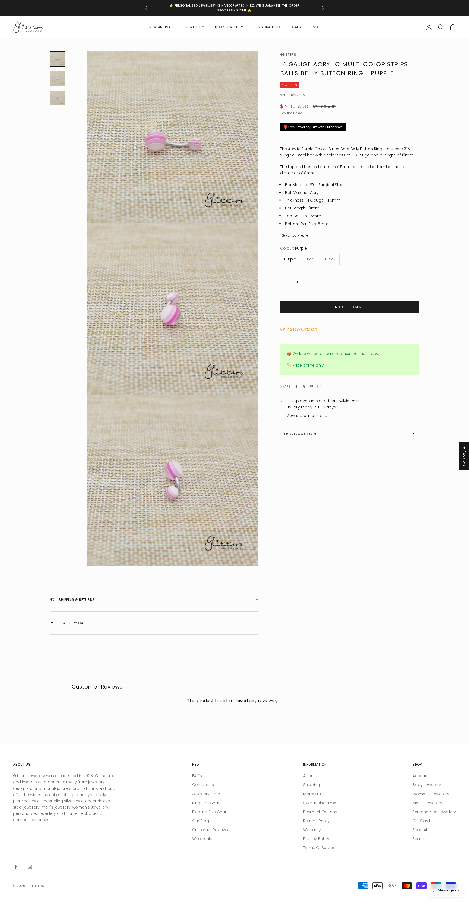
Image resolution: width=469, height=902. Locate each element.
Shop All (420, 829)
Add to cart (350, 307)
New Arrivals (162, 27)
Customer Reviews (210, 829)
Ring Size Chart (206, 803)
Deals (296, 27)
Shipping (311, 784)
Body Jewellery (229, 27)
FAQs (197, 775)
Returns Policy (316, 821)
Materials (312, 794)
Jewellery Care (206, 794)
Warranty (312, 829)
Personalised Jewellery (434, 812)
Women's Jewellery (431, 794)
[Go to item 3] (57, 98)
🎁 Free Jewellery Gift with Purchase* (313, 127)
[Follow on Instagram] (30, 866)
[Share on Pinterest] (311, 386)
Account (421, 775)
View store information (308, 415)
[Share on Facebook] (296, 386)
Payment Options (320, 812)
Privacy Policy (316, 838)
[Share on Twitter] (304, 386)
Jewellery (194, 27)
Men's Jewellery (427, 803)
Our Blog (200, 821)
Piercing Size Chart (210, 812)
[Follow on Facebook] (15, 866)
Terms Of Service (319, 847)
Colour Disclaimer (320, 803)
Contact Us (203, 784)
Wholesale (202, 838)
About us (312, 775)
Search (419, 838)
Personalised (267, 27)
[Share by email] (319, 386)
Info (316, 27)
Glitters (288, 54)
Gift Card (421, 821)
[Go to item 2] (57, 78)
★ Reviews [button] (464, 456)
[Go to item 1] (57, 59)
